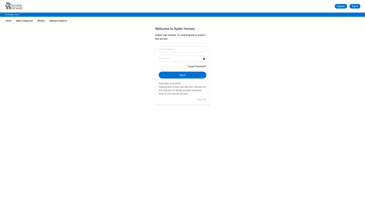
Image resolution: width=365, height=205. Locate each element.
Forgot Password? (197, 66)
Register (341, 6)
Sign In (355, 6)
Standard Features (58, 21)
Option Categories (24, 21)
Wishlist (41, 21)
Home (8, 21)
